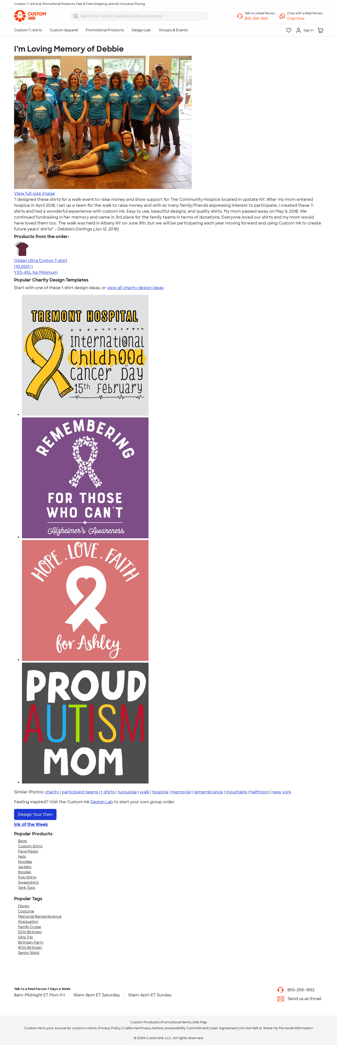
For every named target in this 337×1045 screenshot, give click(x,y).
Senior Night (28, 953)
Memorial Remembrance (39, 916)
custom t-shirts (84, 1028)
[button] (305, 18)
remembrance (208, 792)
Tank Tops (26, 887)
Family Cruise (29, 927)
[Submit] (75, 16)
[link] (30, 16)
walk (144, 792)
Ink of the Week (31, 824)
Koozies (24, 872)
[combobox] (139, 16)
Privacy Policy (109, 1028)
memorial (181, 792)
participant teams (80, 792)
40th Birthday (30, 947)
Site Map (200, 1022)
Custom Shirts (30, 846)
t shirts (108, 792)
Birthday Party (30, 942)
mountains (236, 792)
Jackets (24, 867)
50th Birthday (30, 932)
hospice (160, 792)
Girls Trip (25, 937)
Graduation (28, 921)
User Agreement (224, 1028)
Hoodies (25, 861)
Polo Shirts (27, 877)
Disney (23, 906)
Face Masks (28, 851)
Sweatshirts (28, 882)
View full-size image (34, 193)
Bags (22, 841)
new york (281, 792)
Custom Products (144, 1022)
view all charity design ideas (135, 287)
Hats (22, 856)
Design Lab (102, 801)
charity (52, 792)
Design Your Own (35, 814)
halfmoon (259, 792)
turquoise (127, 792)
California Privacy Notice (143, 1028)
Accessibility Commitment (186, 1028)
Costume (26, 911)
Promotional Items (176, 1022)
